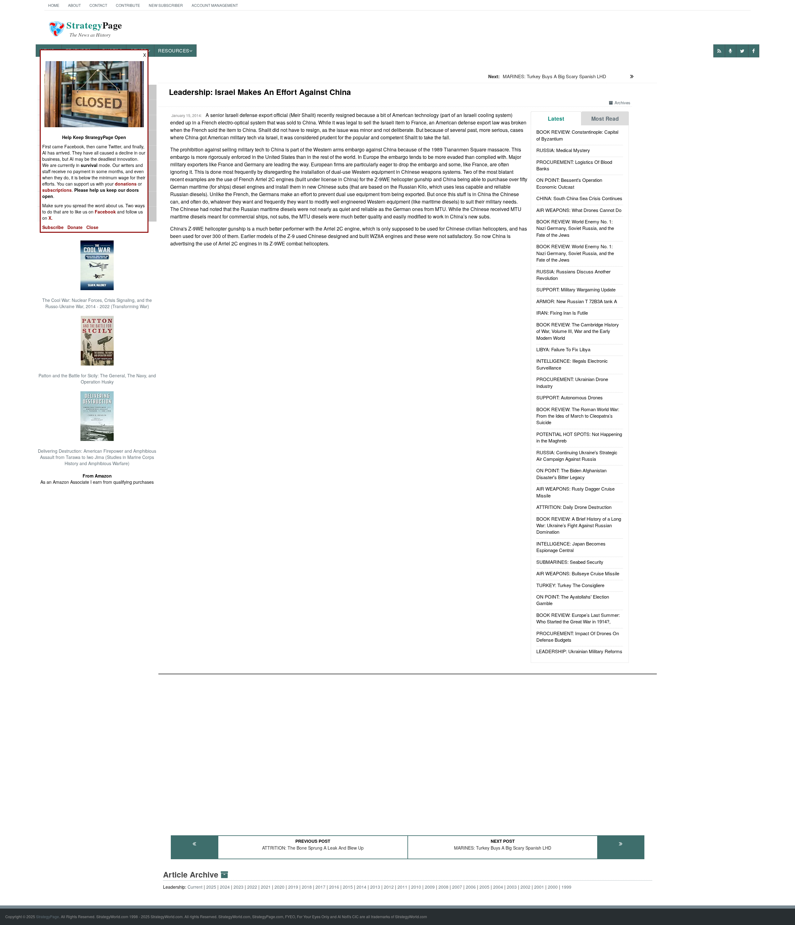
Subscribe (53, 227)
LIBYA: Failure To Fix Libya (563, 349)
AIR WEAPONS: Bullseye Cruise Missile (577, 573)
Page (94, 29)
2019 (293, 887)
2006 (471, 887)
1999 (566, 887)
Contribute (128, 5)
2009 (430, 887)
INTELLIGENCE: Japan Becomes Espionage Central (571, 546)
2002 (525, 887)
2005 (484, 887)
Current (195, 887)
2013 (375, 887)
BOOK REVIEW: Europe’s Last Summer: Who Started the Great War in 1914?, (578, 618)
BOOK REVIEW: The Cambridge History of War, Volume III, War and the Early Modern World (577, 331)
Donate (75, 227)
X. (50, 218)
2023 (238, 887)
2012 (389, 887)
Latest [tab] (556, 118)
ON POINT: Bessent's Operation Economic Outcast (569, 183)
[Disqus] (407, 751)
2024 (225, 887)
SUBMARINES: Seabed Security (569, 562)
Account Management (215, 5)
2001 (539, 887)
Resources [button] (173, 50)
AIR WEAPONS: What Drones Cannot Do (578, 210)
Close (92, 227)
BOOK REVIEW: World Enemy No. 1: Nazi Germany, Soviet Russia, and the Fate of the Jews (575, 228)
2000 (553, 887)
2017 (320, 887)
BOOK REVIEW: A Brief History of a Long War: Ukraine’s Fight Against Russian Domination (578, 525)
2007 (457, 887)
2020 (279, 887)
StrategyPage (47, 916)
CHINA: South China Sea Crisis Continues (579, 198)
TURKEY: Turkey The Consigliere (570, 585)
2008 (443, 887)
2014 (361, 887)
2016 (334, 887)
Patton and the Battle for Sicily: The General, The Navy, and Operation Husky (97, 378)
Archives (622, 103)
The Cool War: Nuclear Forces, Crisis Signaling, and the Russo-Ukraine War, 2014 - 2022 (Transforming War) (97, 303)
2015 (348, 887)
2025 (211, 887)
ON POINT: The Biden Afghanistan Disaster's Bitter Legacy (571, 473)
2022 (252, 887)
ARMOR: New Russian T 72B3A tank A (576, 301)
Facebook (105, 212)
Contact (98, 5)
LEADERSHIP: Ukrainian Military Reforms (579, 651)
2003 (512, 887)
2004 (498, 887)
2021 (266, 887)
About (74, 5)
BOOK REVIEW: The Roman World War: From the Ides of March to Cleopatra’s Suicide (577, 416)
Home (53, 5)
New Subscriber (166, 5)
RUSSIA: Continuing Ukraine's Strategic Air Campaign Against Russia (576, 455)
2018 (307, 887)
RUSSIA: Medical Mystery (563, 150)
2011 (402, 887)
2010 (416, 887)
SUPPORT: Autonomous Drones (569, 397)
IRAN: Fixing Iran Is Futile (562, 312)
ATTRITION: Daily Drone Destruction (573, 507)
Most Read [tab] (605, 118)
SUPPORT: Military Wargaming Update (576, 289)
